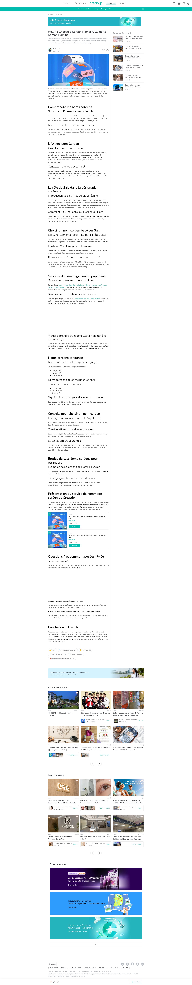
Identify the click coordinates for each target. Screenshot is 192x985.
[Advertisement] (78, 320)
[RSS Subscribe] (58, 982)
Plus (95, 944)
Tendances (59, 14)
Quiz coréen (136, 982)
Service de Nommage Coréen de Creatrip (62, 505)
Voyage (50, 14)
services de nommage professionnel (87, 299)
